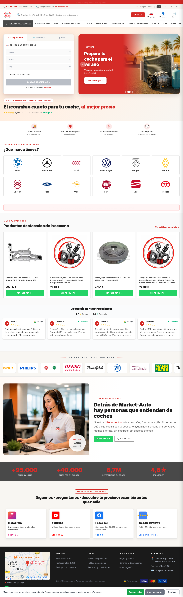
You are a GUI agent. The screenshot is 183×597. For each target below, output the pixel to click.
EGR (165, 23)
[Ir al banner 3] (131, 92)
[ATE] (165, 368)
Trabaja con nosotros (66, 567)
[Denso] (53, 368)
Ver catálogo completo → (167, 227)
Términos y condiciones (99, 567)
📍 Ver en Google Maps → (15, 583)
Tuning (88, 23)
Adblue (155, 23)
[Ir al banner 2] (128, 92)
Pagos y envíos (127, 558)
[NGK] (31, 368)
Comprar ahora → (97, 71)
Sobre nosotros (63, 558)
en (171, 7)
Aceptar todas (135, 592)
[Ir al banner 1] (125, 92)
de (177, 7)
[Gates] (75, 368)
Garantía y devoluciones (131, 563)
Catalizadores (42, 23)
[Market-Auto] (7, 15)
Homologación (126, 567)
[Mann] (142, 368)
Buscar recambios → (39, 82)
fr (165, 7)
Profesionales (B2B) (65, 563)
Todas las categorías (18, 24)
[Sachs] (98, 368)
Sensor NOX (102, 23)
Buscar (138, 15)
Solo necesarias (155, 592)
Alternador (118, 23)
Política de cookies (97, 563)
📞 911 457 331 (124, 439)
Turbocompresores (138, 23)
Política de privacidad (98, 558)
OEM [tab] (62, 38)
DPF (56, 23)
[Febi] (120, 368)
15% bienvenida (61, 7)
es (159, 7)
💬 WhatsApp (103, 439)
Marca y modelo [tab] (15, 38)
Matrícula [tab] (39, 38)
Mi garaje (47, 87)
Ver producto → (25, 293)
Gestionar (172, 592)
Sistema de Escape (71, 23)
